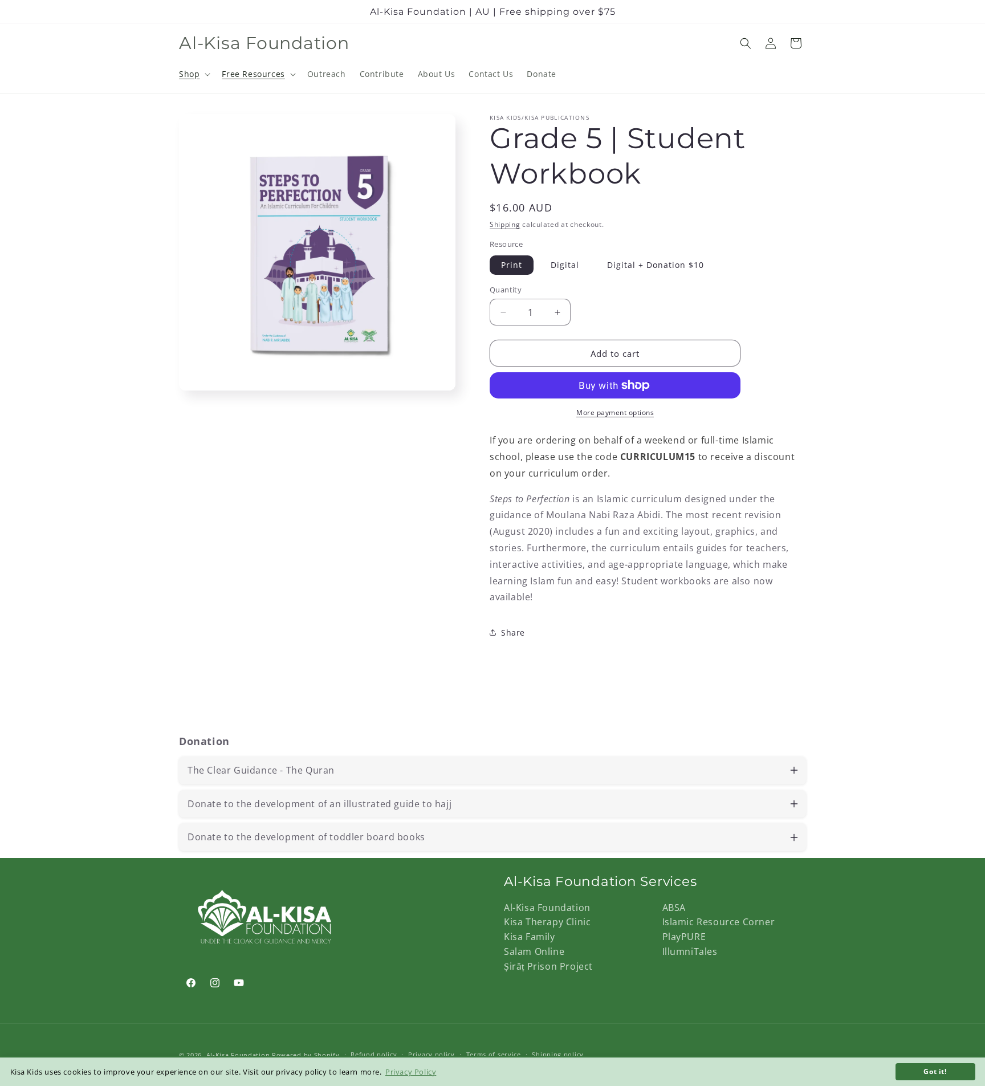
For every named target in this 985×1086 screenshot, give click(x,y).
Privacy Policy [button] (410, 1072)
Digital (565, 264)
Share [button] (513, 632)
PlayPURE (684, 936)
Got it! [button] (934, 1071)
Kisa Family (529, 936)
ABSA (674, 907)
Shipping (505, 224)
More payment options (615, 412)
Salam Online (534, 951)
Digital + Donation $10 (655, 264)
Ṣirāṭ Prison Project (548, 966)
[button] (193, 74)
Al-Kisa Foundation (547, 907)
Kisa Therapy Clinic (547, 922)
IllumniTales (690, 951)
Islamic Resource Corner (718, 922)
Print (511, 264)
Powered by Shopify (306, 1055)
